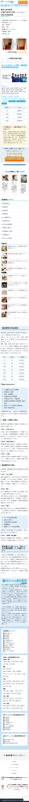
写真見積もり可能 (9, 739)
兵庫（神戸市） (19, 691)
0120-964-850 (14, 153)
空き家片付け (6, 220)
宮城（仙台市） (16, 661)
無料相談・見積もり (23, 2)
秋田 (7, 664)
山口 (7, 700)
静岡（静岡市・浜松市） (19, 681)
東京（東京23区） (7, 669)
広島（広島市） (19, 698)
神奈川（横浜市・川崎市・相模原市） (12, 671)
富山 (4, 686)
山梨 (19, 683)
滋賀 (13, 693)
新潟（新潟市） (7, 683)
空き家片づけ (8, 724)
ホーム (2, 5)
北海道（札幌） (7, 661)
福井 (10, 686)
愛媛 (16, 700)
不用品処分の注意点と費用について (17, 253)
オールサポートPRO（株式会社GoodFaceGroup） (14, 112)
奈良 (16, 693)
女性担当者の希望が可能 (11, 743)
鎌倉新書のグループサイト (15, 755)
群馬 (7, 676)
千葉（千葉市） (18, 673)
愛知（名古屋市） (7, 681)
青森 (22, 661)
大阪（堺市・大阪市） (8, 691)
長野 (22, 683)
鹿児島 (17, 708)
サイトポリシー (14, 770)
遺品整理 (5, 207)
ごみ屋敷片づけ (9, 722)
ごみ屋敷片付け (7, 217)
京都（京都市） (7, 693)
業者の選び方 (6, 203)
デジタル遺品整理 (7, 224)
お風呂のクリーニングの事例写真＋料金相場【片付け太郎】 (23, 188)
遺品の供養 (7, 741)
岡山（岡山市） (10, 698)
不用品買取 (7, 729)
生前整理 (5, 210)
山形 (10, 664)
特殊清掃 (5, 213)
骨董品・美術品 (7, 227)
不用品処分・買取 (7, 231)
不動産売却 (6, 234)
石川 (7, 686)
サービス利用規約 (14, 764)
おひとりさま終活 (7, 238)
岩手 (4, 664)
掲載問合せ (14, 773)
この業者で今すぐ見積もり (14, 159)
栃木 (4, 676)
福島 (13, 664)
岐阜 (13, 683)
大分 (10, 708)
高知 (19, 700)
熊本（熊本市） (21, 705)
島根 (4, 700)
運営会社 (14, 761)
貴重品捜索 (7, 728)
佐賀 (4, 708)
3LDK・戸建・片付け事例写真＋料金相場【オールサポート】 (5, 186)
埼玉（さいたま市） (8, 673)
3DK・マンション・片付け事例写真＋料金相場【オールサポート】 (14, 187)
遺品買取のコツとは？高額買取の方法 (17, 290)
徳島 (10, 700)
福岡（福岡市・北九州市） (10, 705)
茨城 (24, 673)
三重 (16, 683)
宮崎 (13, 708)
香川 (13, 700)
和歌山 (19, 693)
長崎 (7, 708)
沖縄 (21, 708)
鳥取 (4, 698)
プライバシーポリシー (14, 767)
